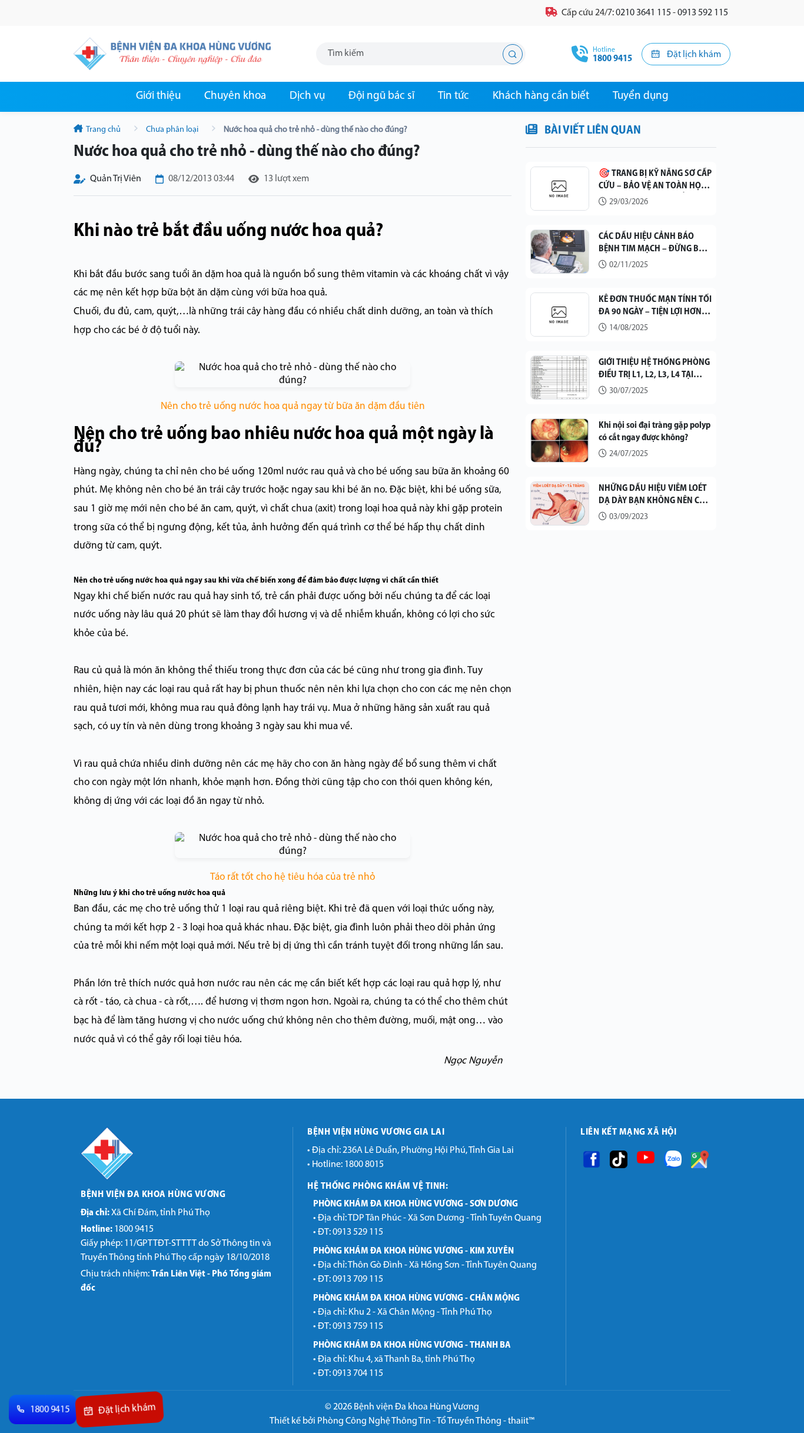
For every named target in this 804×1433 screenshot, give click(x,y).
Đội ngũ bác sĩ (381, 96)
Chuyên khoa (235, 96)
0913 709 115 (358, 1279)
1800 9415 (117, 1229)
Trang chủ (103, 129)
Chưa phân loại (172, 129)
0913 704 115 (358, 1373)
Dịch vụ (307, 96)
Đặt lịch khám (693, 54)
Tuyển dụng (641, 96)
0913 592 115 (702, 13)
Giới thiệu (158, 96)
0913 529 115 (358, 1232)
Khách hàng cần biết (541, 96)
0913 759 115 (358, 1326)
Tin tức (453, 96)
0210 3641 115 (643, 13)
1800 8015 (364, 1164)
